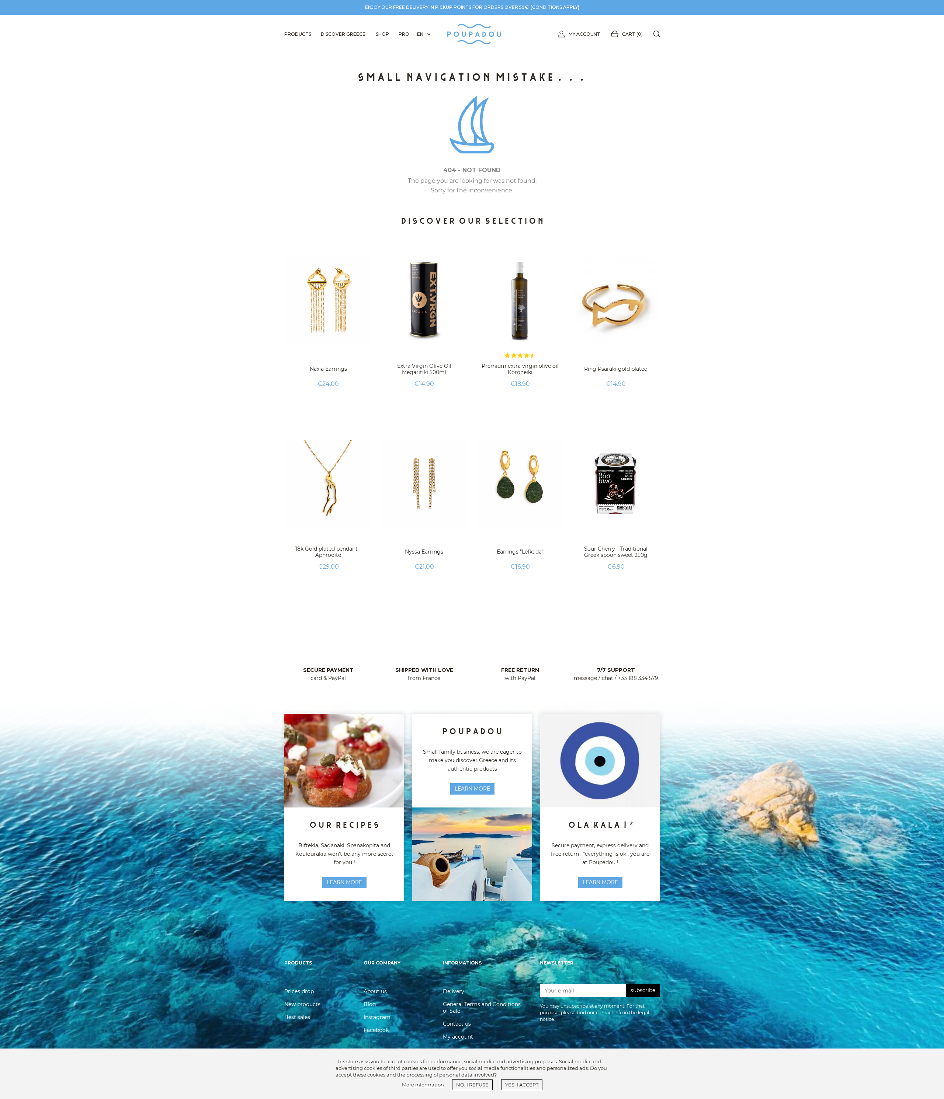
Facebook (376, 1030)
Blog (370, 1004)
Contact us (457, 1023)
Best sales (297, 1017)
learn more (344, 882)
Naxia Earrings (328, 369)
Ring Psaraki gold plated (616, 369)
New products (302, 1004)
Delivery (453, 991)
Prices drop (299, 991)
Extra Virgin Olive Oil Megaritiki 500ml (424, 369)
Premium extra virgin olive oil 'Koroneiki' (520, 369)
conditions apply (555, 7)
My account (584, 34)
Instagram (377, 1017)
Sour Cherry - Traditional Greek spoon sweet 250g (616, 551)
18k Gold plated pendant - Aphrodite (328, 551)
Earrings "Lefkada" (520, 551)
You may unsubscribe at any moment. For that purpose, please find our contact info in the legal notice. (594, 1012)
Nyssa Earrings (424, 551)
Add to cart (328, 402)
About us (375, 991)
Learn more (472, 788)
